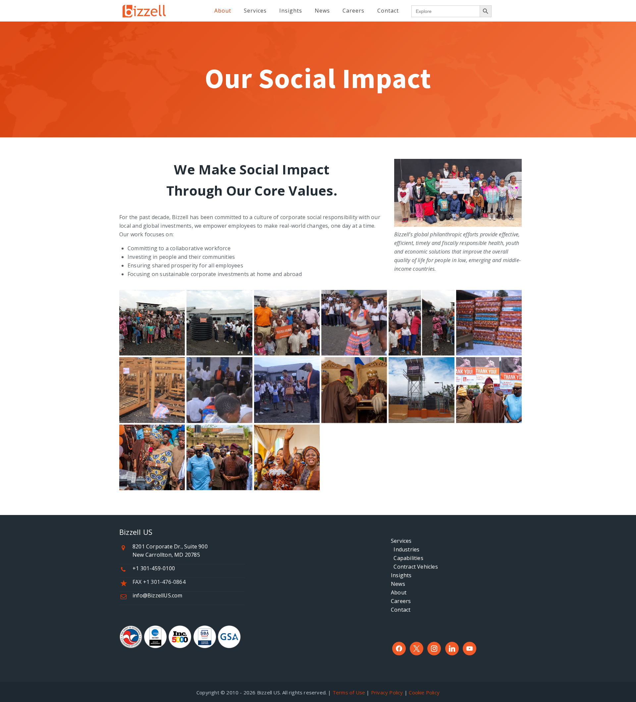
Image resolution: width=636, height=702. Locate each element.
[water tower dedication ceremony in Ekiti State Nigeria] (354, 390)
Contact (400, 609)
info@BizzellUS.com (157, 595)
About (398, 592)
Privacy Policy (387, 692)
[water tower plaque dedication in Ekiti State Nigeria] (152, 457)
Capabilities (407, 558)
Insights (401, 575)
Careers (401, 601)
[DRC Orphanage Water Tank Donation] (152, 322)
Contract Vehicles (414, 566)
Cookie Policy (424, 692)
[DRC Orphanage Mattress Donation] (489, 322)
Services (401, 540)
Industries (405, 549)
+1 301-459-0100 (153, 568)
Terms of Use (349, 692)
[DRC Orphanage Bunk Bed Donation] (152, 390)
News (398, 583)
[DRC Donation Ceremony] (219, 390)
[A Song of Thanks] (354, 322)
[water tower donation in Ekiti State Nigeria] (421, 390)
